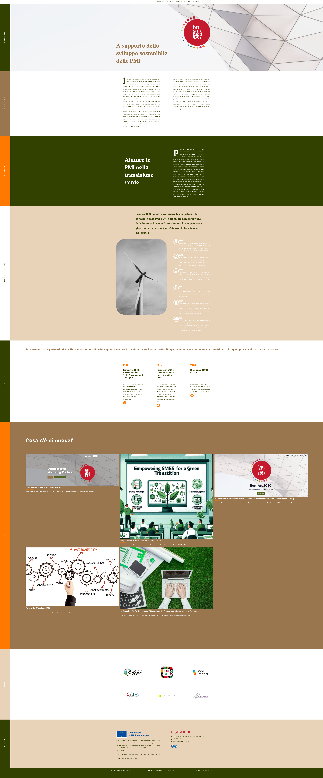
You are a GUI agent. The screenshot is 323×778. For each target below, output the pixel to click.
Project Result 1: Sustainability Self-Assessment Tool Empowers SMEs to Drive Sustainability (254, 499)
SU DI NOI (187, 2)
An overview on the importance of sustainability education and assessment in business (158, 611)
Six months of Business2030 (38, 608)
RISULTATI (179, 2)
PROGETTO (160, 2)
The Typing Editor (206, 771)
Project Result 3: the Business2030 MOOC (44, 487)
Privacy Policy (171, 771)
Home (113, 771)
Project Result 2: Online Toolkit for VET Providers (141, 541)
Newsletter (126, 771)
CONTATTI (196, 2)
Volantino (119, 771)
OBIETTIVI (170, 2)
